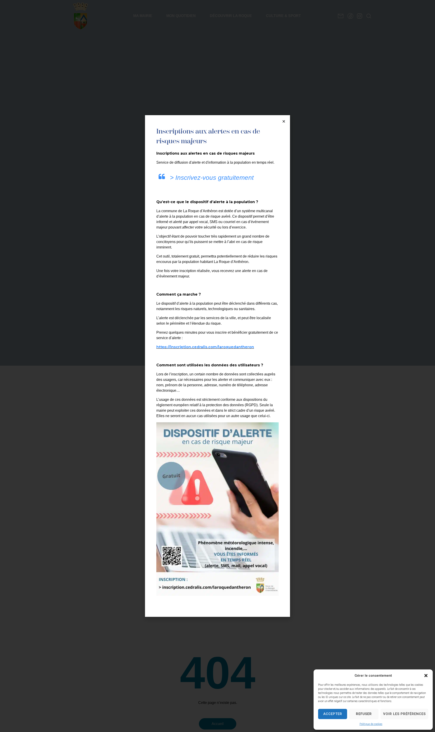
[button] (426, 675)
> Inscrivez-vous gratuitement (212, 177)
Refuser (364, 714)
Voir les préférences (404, 714)
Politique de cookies (371, 724)
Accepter (332, 714)
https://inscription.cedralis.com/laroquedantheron (205, 347)
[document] (217, 366)
